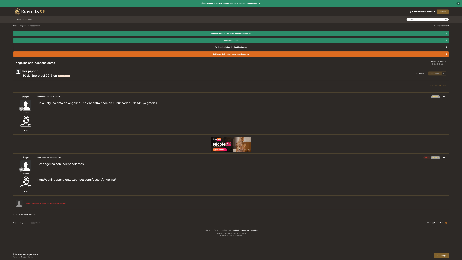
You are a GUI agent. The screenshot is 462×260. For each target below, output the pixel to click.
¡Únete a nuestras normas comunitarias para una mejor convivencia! (229, 3)
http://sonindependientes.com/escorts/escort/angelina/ (76, 179)
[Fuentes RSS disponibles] (446, 223)
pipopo (33, 71)
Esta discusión (435, 19)
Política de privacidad (230, 230)
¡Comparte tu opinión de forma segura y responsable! (231, 33)
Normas (30, 257)
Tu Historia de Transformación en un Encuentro (231, 54)
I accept (442, 255)
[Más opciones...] (444, 96)
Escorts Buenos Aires (24, 19)
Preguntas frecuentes (231, 40)
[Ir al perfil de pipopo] (18, 71)
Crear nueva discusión (437, 85)
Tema (216, 230)
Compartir (421, 73)
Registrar (443, 12)
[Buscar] (446, 19)
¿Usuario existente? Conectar (422, 12)
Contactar (245, 230)
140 (26, 131)
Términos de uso (19, 257)
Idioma (207, 230)
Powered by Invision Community (231, 235)
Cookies (254, 230)
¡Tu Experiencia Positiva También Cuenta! (231, 47)
